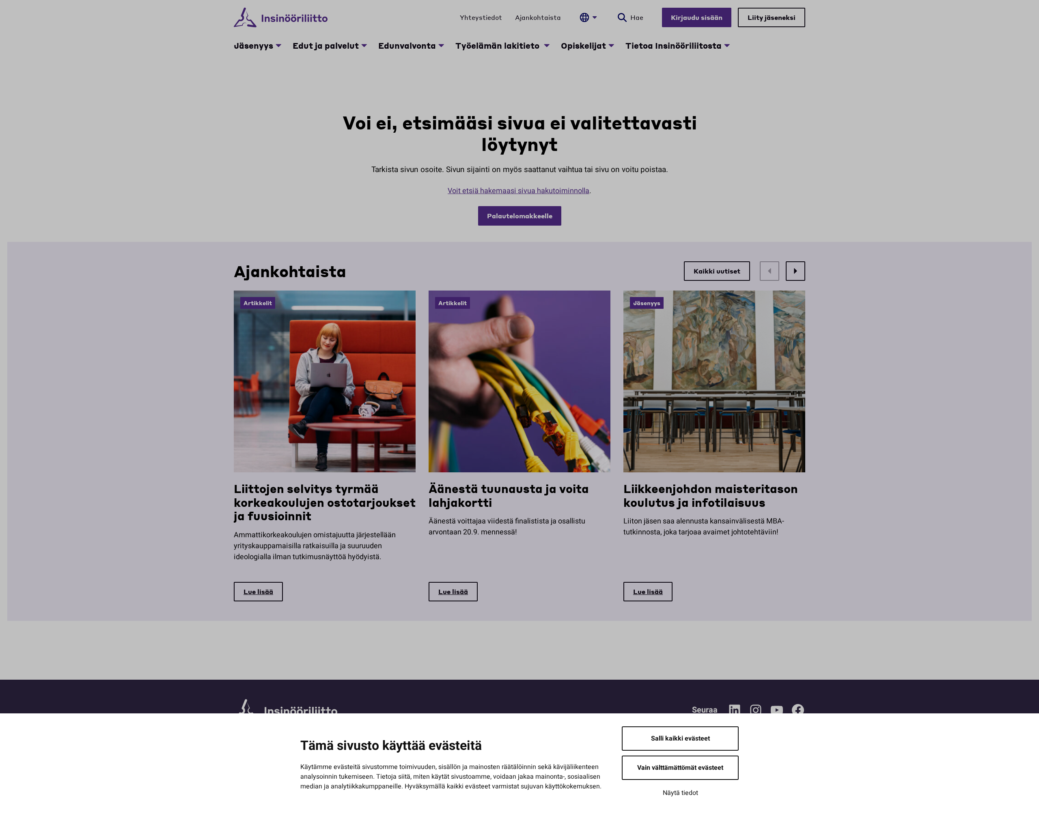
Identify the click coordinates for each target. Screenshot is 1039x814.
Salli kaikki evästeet (680, 738)
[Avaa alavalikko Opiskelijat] (611, 45)
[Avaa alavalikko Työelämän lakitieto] (547, 45)
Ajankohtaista (538, 17)
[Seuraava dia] (795, 271)
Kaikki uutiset (717, 271)
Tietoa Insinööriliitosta (673, 45)
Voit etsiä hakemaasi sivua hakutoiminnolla (518, 190)
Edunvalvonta (407, 45)
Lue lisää (258, 591)
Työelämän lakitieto (498, 45)
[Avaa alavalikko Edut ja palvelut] (364, 45)
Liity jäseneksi (771, 17)
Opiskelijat (583, 45)
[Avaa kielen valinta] (588, 17)
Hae (636, 17)
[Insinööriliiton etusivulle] (281, 17)
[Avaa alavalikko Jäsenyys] (278, 45)
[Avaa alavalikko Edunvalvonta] (441, 45)
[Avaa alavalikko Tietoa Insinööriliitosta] (727, 45)
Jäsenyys (253, 45)
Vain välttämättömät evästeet (680, 768)
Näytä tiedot (680, 793)
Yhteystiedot (481, 17)
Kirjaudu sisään (696, 17)
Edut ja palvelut (326, 45)
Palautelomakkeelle (519, 215)
